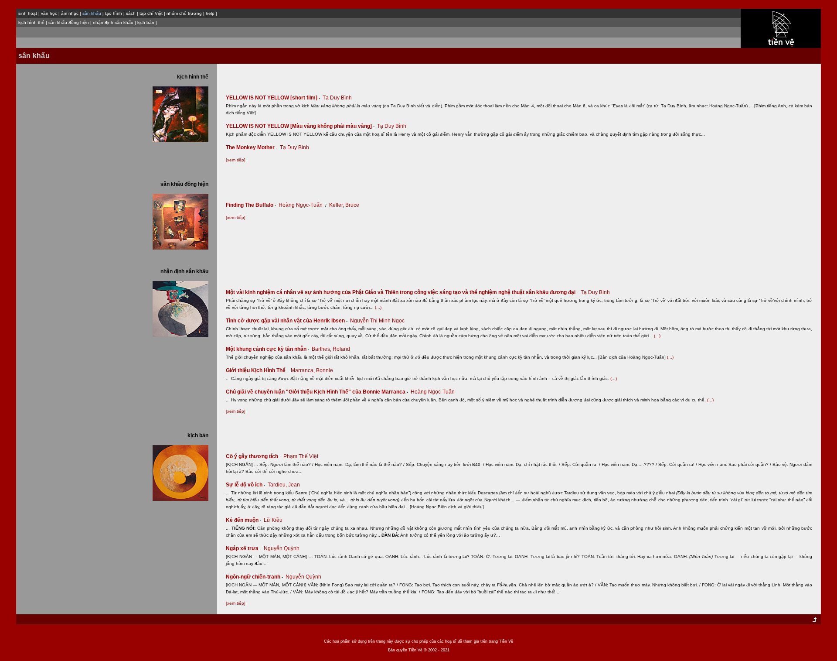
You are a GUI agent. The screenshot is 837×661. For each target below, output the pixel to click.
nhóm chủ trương (184, 13)
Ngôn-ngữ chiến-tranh (254, 577)
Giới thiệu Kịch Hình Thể (257, 370)
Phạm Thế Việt (300, 456)
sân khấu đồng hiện (68, 22)
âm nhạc (69, 13)
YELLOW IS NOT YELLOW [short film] (273, 98)
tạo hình (113, 13)
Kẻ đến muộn (243, 520)
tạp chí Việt (151, 13)
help (210, 13)
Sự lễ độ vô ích (245, 485)
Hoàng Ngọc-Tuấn (301, 205)
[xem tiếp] (235, 160)
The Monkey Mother (251, 147)
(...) (378, 307)
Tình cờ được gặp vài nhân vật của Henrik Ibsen (286, 321)
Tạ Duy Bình (337, 98)
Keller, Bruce (344, 205)
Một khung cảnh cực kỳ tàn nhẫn (267, 349)
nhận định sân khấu (113, 22)
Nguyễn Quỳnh (281, 548)
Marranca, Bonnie (312, 370)
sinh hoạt (27, 13)
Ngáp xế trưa (243, 548)
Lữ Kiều (273, 520)
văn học (49, 13)
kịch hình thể (31, 22)
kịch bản (145, 22)
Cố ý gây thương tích (253, 456)
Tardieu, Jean (284, 485)
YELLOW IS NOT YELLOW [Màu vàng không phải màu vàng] (300, 126)
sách (131, 13)
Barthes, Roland (331, 349)
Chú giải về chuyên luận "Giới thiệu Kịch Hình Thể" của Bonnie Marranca (317, 392)
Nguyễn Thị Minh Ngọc (377, 321)
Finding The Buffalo (251, 205)
